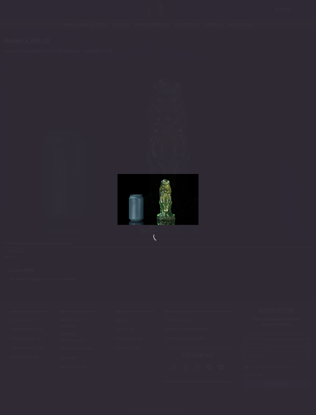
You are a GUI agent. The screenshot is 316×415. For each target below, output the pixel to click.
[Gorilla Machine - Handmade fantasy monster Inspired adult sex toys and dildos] (158, 199)
